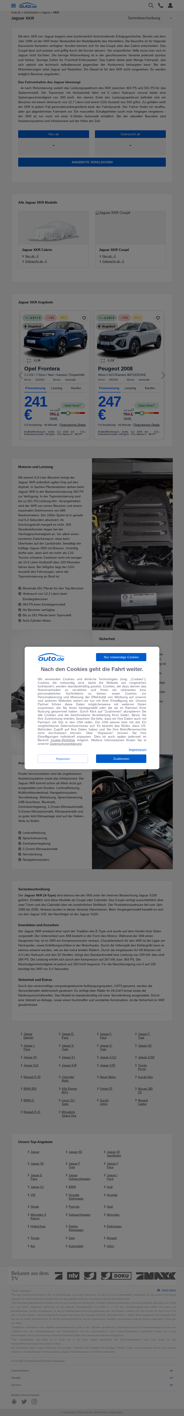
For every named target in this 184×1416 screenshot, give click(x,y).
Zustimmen (121, 758)
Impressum (137, 750)
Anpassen (63, 758)
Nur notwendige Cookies (121, 657)
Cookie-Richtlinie (63, 740)
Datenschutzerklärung (66, 743)
